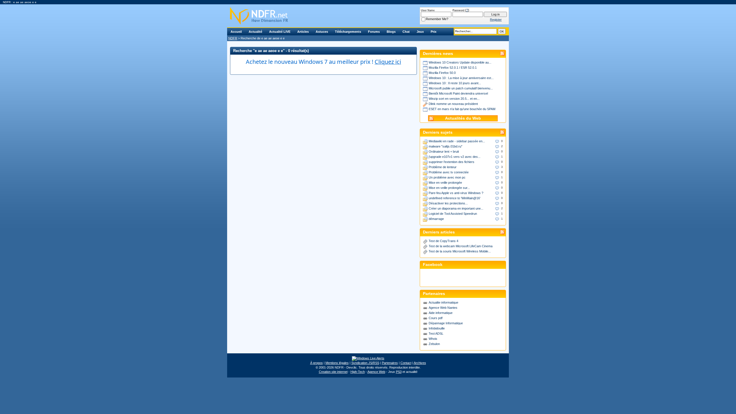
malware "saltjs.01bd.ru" (445, 146)
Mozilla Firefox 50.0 (442, 72)
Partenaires (390, 363)
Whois (433, 338)
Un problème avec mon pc (447, 177)
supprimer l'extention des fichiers (451, 162)
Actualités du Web (463, 118)
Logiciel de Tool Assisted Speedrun (453, 213)
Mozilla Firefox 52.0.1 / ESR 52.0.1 (453, 67)
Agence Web (376, 371)
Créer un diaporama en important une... (456, 208)
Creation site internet (333, 371)
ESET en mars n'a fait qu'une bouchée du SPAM (462, 109)
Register (496, 19)
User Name (428, 10)
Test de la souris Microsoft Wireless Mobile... (460, 251)
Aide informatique (441, 313)
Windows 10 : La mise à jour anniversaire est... (461, 78)
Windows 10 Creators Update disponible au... (460, 62)
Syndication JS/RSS (365, 363)
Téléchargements (348, 31)
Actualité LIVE (279, 31)
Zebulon (434, 344)
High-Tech (357, 371)
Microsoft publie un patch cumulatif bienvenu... (461, 88)
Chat (406, 31)
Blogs (391, 31)
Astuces (322, 31)
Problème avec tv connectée (449, 172)
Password (458, 10)
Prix (433, 31)
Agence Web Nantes (443, 307)
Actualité (255, 31)
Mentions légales (337, 363)
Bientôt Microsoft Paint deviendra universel (458, 93)
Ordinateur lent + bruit (444, 151)
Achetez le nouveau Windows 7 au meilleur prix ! (323, 62)
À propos (316, 363)
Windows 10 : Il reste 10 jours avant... (455, 83)
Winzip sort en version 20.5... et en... (454, 98)
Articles (303, 31)
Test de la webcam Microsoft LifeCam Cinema (460, 246)
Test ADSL (436, 333)
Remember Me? (437, 19)
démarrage (436, 219)
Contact (405, 363)
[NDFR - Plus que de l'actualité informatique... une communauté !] (368, 15)
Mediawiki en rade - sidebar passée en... (457, 141)
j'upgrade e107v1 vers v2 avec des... (454, 156)
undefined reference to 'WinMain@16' (454, 198)
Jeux (420, 31)
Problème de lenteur (443, 167)
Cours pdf (435, 318)
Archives (420, 363)
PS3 (399, 371)
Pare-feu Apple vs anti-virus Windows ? (456, 193)
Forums (374, 31)
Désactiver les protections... (448, 203)
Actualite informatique (443, 302)
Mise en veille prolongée (445, 182)
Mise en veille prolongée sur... (449, 187)
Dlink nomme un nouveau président (453, 104)
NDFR (232, 38)
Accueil (236, 31)
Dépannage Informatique (446, 323)
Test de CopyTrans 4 (443, 241)
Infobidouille (437, 328)
